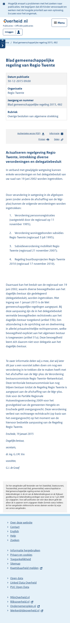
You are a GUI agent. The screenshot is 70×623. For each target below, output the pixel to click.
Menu (61, 23)
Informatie (54, 133)
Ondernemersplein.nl (23, 606)
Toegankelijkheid (20, 559)
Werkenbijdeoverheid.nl (24, 610)
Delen (56, 139)
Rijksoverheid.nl (19, 601)
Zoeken (14, 540)
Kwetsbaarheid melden (24, 568)
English (14, 531)
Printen (41, 139)
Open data (16, 578)
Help (13, 536)
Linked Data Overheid (23, 582)
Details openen (2, 40)
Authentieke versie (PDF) (29, 134)
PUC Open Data (19, 587)
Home (6, 42)
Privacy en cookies (21, 555)
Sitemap (15, 563)
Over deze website (21, 522)
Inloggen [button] (9, 32)
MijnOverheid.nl (20, 597)
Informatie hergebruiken (25, 550)
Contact (15, 527)
